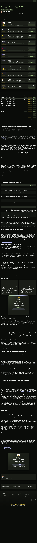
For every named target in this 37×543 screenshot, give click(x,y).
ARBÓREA (13, 505)
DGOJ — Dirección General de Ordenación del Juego (8, 447)
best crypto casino (4, 487)
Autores (19, 495)
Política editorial (33, 498)
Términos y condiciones (25, 496)
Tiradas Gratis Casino (13, 495)
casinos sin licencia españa (29, 486)
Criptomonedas (13, 498)
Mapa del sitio (32, 500)
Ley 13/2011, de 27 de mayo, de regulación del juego (8, 448)
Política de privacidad (26, 494)
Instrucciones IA (33, 501)
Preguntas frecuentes (33, 499)
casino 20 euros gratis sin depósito (7, 242)
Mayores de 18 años (33, 495)
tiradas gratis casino (3, 138)
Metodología (19, 494)
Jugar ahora (31, 31)
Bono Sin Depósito (13, 494)
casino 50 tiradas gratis (17, 486)
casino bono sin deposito (5, 486)
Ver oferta (34, 97)
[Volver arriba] (35, 541)
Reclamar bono (18, 309)
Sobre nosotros (33, 494)
